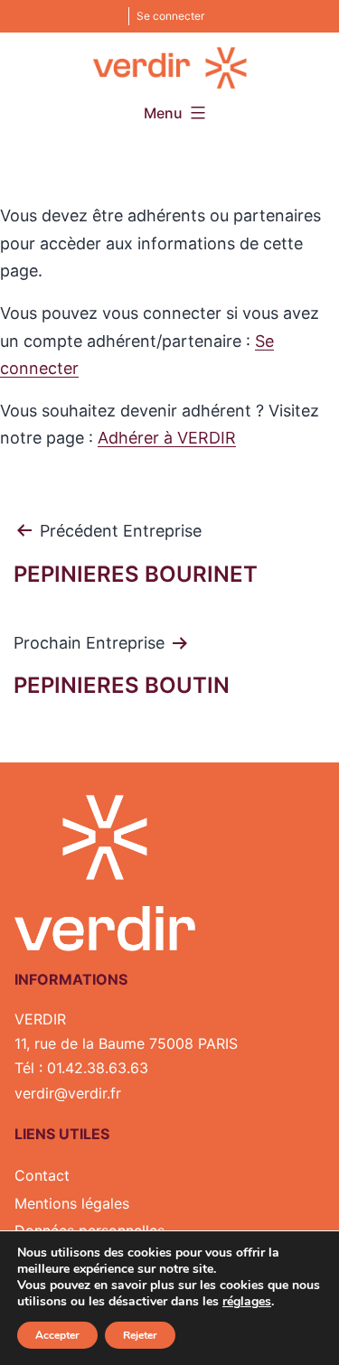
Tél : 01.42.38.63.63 (81, 1068)
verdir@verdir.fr (67, 1093)
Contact (42, 1175)
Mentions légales (71, 1203)
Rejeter (140, 1335)
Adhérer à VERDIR (167, 437)
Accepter (57, 1335)
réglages (246, 1302)
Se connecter (170, 16)
